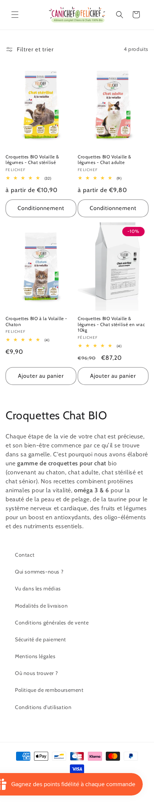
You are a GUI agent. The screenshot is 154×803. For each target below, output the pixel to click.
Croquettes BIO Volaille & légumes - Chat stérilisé (32, 159)
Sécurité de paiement (40, 639)
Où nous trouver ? (36, 673)
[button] (15, 14)
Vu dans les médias (38, 588)
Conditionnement (41, 208)
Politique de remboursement (49, 690)
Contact (24, 554)
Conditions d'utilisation (43, 707)
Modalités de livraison (41, 605)
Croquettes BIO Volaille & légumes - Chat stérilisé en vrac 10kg (111, 324)
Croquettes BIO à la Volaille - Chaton (36, 321)
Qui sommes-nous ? (39, 571)
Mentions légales (35, 656)
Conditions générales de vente (52, 622)
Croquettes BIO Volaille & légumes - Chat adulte (104, 159)
